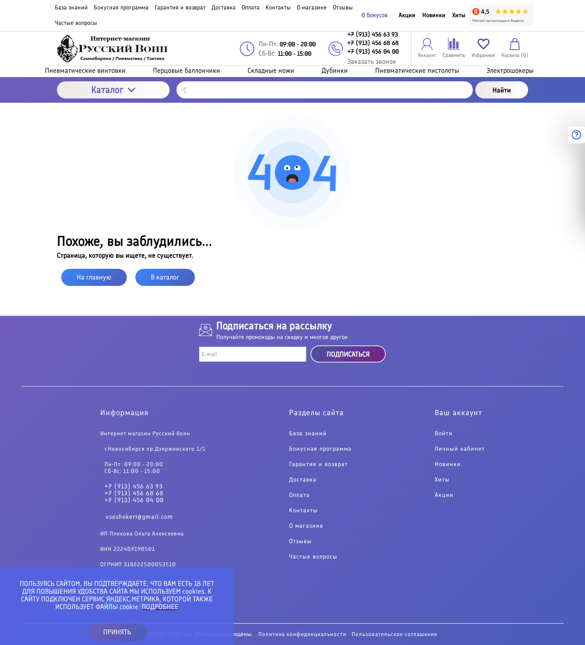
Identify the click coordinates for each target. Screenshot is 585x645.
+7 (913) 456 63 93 (133, 486)
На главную (94, 277)
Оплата (299, 495)
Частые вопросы (313, 556)
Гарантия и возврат (318, 464)
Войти (444, 433)
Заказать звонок (371, 61)
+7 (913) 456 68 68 (134, 493)
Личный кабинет (460, 449)
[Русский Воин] (113, 49)
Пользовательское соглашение (394, 634)
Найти (501, 90)
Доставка (302, 479)
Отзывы (300, 541)
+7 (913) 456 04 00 (134, 500)
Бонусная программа (320, 449)
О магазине (306, 526)
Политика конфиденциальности (302, 634)
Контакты (303, 510)
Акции (407, 15)
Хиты (459, 15)
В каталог (165, 277)
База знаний (308, 433)
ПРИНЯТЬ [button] (117, 632)
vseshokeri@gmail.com (139, 516)
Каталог (107, 89)
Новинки (433, 15)
